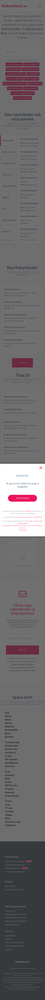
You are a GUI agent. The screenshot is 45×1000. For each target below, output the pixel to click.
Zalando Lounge (13, 822)
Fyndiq (8, 756)
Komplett (9, 775)
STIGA (8, 801)
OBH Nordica (11, 785)
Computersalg (12, 742)
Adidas (8, 716)
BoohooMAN (11, 730)
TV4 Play (9, 811)
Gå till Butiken (22, 498)
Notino (8, 782)
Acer (7, 712)
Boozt (8, 733)
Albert (8, 719)
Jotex (7, 771)
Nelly (7, 778)
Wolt (7, 818)
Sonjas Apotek (12, 796)
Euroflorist (10, 752)
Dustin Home (11, 749)
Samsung (9, 792)
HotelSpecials (11, 763)
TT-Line (8, 808)
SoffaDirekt (28, 511)
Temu (7, 804)
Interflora (10, 766)
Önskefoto (10, 825)
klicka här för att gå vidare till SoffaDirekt (28, 517)
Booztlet (9, 737)
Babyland (9, 726)
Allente (8, 723)
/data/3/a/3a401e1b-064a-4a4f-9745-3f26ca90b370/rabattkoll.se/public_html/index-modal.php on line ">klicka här (22, 525)
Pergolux (9, 789)
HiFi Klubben (11, 759)
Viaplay (8, 815)
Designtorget (11, 745)
